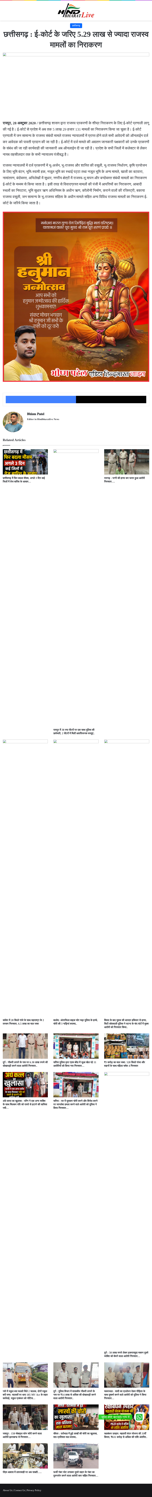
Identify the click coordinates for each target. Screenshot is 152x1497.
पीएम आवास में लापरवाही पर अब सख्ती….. (22, 1472)
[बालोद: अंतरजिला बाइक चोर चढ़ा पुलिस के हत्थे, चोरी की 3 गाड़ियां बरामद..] (75, 878)
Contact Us (19, 1490)
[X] (111, 399)
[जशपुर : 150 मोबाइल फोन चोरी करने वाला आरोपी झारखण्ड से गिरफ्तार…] (25, 1417)
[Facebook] (41, 399)
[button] (139, 1417)
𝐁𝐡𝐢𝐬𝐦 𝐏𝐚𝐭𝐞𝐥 (35, 414)
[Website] (29, 425)
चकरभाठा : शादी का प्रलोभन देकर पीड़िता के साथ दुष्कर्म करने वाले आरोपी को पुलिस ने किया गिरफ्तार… (125, 1395)
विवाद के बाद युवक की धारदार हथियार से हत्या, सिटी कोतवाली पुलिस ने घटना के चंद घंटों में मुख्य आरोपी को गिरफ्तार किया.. (126, 1024)
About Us (7, 1490)
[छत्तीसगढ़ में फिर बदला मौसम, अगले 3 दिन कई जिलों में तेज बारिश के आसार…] (25, 461)
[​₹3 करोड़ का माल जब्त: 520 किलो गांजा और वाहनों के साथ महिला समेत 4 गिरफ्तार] (126, 1046)
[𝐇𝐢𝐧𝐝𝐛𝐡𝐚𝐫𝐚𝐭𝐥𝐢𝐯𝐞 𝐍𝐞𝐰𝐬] (76, 10)
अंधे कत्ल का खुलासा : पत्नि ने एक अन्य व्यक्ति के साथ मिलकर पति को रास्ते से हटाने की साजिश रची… (25, 1104)
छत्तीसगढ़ (76, 25)
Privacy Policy (34, 1490)
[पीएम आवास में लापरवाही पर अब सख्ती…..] (25, 1456)
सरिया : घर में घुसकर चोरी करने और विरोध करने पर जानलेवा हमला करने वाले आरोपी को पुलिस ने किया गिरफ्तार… (75, 1104)
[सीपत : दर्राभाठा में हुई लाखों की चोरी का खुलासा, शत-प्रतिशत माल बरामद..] (75, 1417)
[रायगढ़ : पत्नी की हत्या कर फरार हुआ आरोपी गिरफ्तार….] (126, 461)
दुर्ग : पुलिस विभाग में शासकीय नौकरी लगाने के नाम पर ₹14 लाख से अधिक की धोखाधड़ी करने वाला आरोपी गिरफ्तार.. (74, 1395)
